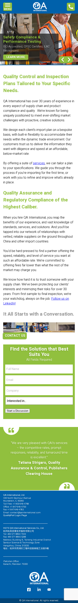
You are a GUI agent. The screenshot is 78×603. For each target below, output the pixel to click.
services (39, 163)
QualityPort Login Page (15, 515)
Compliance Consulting (23, 8)
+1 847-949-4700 (18, 507)
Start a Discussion (17, 410)
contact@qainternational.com (25, 512)
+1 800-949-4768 (21, 504)
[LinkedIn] (39, 589)
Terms (8, 45)
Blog (7, 37)
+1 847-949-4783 (16, 509)
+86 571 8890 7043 (16, 534)
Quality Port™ (15, 14)
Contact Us (12, 29)
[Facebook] (29, 589)
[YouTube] (49, 589)
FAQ (6, 21)
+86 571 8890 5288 (17, 537)
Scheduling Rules (18, 53)
